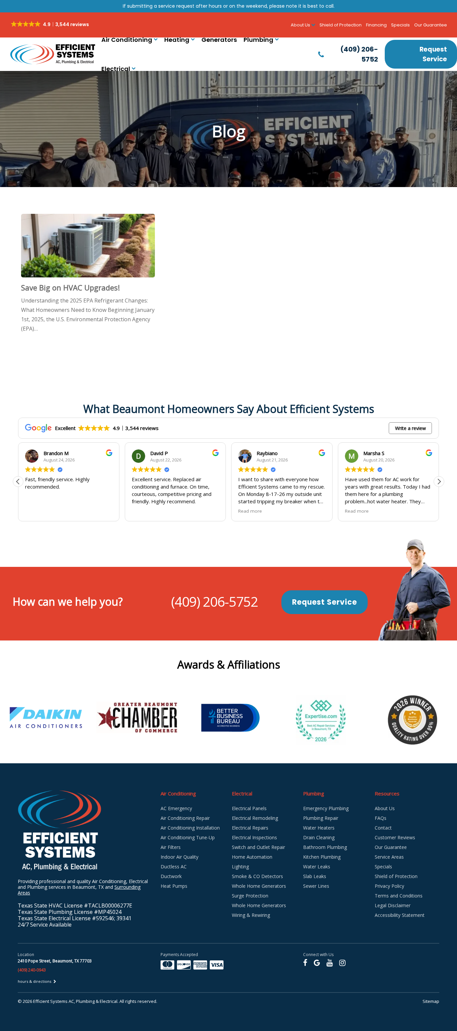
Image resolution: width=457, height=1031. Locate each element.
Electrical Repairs (250, 828)
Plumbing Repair (320, 818)
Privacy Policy (389, 886)
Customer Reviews (395, 837)
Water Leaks (316, 866)
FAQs (380, 818)
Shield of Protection (340, 25)
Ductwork (171, 876)
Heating (176, 39)
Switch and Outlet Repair (258, 847)
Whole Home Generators (259, 886)
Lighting (240, 866)
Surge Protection (250, 895)
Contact (383, 828)
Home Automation (252, 857)
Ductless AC (174, 866)
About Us (385, 808)
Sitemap (431, 1001)
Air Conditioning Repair (185, 818)
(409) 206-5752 (214, 601)
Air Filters (171, 847)
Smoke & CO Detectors (257, 876)
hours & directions (35, 981)
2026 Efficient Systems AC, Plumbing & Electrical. (71, 1001)
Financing (376, 25)
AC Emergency (176, 808)
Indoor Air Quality (179, 857)
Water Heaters (319, 828)
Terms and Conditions (399, 895)
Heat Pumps (174, 886)
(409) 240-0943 (32, 970)
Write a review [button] (410, 428)
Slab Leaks (314, 876)
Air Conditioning (126, 39)
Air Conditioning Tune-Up (188, 837)
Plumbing (258, 39)
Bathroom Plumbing (325, 847)
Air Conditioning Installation (190, 828)
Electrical (115, 69)
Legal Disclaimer (392, 905)
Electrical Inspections (254, 837)
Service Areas (389, 857)
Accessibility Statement (400, 915)
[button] (439, 482)
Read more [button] (240, 511)
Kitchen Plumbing (322, 857)
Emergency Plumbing (326, 808)
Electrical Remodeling (255, 818)
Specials (400, 25)
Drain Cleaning (319, 837)
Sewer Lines (316, 886)
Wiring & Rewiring (251, 915)
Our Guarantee (430, 25)
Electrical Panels (249, 808)
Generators (219, 39)
